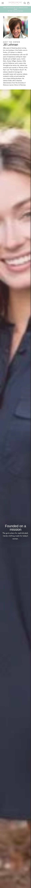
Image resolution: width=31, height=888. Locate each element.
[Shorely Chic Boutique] (15, 3)
